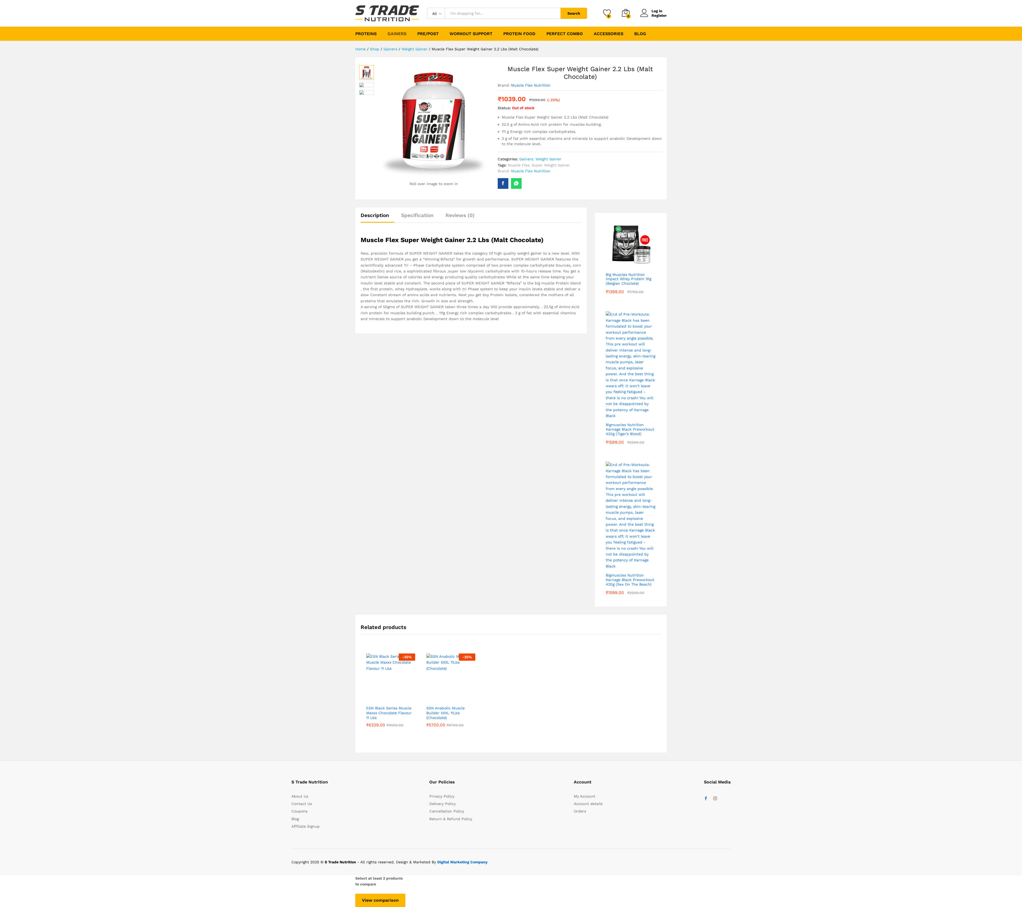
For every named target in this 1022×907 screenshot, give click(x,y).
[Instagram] (715, 798)
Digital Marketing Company (462, 862)
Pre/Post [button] (428, 34)
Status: (504, 108)
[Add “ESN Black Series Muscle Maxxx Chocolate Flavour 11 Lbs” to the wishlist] (390, 699)
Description (375, 215)
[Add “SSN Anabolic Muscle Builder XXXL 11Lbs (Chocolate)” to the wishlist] (450, 699)
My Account (584, 796)
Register (659, 15)
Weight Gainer (548, 159)
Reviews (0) (460, 215)
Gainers (526, 159)
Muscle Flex (518, 165)
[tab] (377, 218)
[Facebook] (705, 799)
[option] (391, 697)
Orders (580, 811)
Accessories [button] (608, 34)
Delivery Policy (442, 804)
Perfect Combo (564, 34)
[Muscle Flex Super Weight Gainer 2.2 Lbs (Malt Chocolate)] (503, 183)
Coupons (299, 811)
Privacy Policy (441, 796)
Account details (588, 804)
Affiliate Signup (305, 826)
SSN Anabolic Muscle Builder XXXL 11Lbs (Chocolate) (445, 713)
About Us (299, 796)
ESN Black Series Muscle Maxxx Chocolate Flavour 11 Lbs (389, 713)
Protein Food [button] (519, 34)
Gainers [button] (397, 34)
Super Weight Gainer (551, 165)
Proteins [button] (366, 34)
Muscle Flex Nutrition (530, 85)
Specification (417, 215)
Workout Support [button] (471, 34)
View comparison (380, 900)
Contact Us (301, 804)
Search (573, 13)
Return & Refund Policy (450, 819)
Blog (640, 34)
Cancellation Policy (446, 811)
